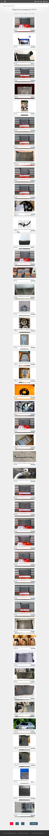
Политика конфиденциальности (9, 833)
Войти (46, 1)
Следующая (33, 823)
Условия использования (23, 833)
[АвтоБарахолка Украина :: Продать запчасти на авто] (2, 1)
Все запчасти (16, 13)
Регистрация (39, 1)
